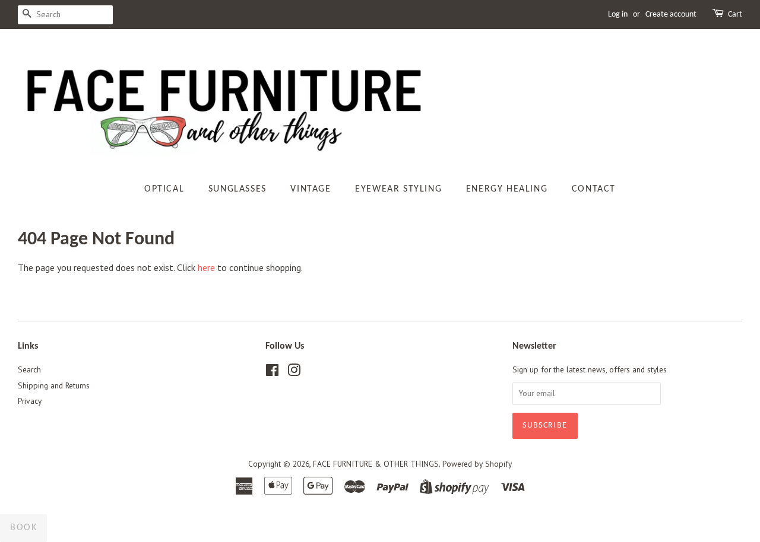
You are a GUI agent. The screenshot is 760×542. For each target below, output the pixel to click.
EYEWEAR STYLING (398, 189)
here (206, 267)
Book (23, 528)
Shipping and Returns (54, 385)
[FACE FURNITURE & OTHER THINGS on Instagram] (293, 372)
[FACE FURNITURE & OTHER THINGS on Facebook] (272, 372)
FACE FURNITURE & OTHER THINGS (376, 463)
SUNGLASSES (237, 189)
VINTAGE (310, 189)
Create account (670, 14)
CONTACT (594, 189)
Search (29, 369)
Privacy (30, 401)
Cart (735, 14)
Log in (618, 14)
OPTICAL (164, 189)
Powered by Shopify (477, 463)
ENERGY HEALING (506, 189)
